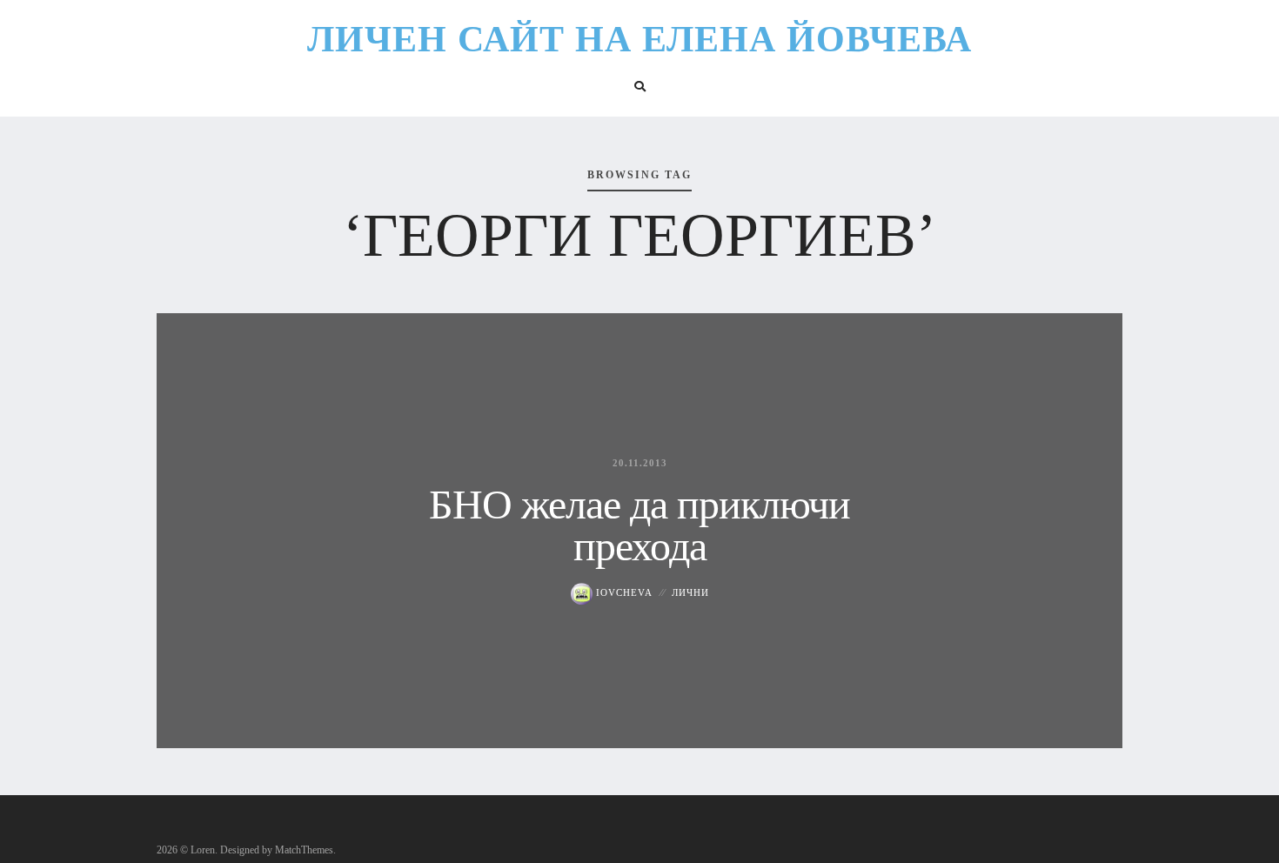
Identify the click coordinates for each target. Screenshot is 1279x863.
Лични (690, 592)
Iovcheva (623, 592)
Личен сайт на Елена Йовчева (639, 39)
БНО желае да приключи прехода (639, 525)
